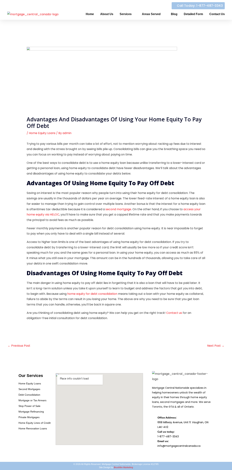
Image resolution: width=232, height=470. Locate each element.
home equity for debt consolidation (92, 294)
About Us (106, 14)
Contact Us (217, 14)
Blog (174, 14)
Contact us (174, 313)
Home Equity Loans (42, 133)
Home (90, 14)
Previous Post (19, 346)
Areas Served (151, 14)
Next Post (215, 346)
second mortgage (118, 209)
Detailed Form (193, 14)
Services (126, 14)
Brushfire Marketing (123, 467)
